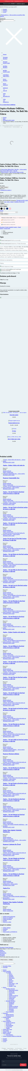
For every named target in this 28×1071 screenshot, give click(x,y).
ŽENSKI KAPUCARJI (4, 62)
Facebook (2, 227)
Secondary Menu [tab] (7, 966)
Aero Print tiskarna (18, 1048)
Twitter (6, 227)
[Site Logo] (14, 16)
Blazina (11, 982)
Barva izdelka (3, 206)
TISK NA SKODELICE (4, 95)
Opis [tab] (4, 231)
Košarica (5, 10)
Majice (4, 987)
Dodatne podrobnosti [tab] (8, 232)
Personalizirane (9, 1025)
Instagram (11, 947)
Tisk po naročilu (7, 971)
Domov (4, 54)
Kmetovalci (11, 998)
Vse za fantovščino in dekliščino (7, 104)
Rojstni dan (11, 991)
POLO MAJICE (4, 80)
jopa (5, 201)
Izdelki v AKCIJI (7, 1032)
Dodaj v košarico (4, 187)
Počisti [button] (1, 210)
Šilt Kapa (11, 980)
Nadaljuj (10, 959)
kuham (12, 201)
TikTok (4, 930)
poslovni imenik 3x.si (14, 1044)
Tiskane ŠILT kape (7, 1029)
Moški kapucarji (10, 1014)
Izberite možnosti (7, 471)
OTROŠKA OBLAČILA (4, 75)
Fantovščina (12, 993)
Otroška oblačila (7, 1017)
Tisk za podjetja (6, 1033)
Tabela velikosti (6, 927)
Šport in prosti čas (13, 1007)
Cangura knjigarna (10, 1048)
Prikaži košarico (4, 959)
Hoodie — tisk (12, 986)
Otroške (8, 1028)
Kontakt (5, 9)
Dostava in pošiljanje (8, 918)
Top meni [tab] (5, 967)
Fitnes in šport (12, 997)
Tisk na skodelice (7, 1021)
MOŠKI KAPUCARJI (4, 71)
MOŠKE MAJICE (4, 67)
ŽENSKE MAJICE (4, 58)
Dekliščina (11, 1003)
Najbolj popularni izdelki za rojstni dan (12, 1036)
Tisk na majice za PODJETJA (10, 931)
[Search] (14, 20)
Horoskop (11, 1009)
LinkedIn (11, 227)
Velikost (2, 203)
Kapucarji (5, 1013)
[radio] (1, 208)
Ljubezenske (9, 1026)
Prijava (23, 1064)
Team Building (9, 1034)
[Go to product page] (15, 460)
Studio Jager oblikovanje (13, 1049)
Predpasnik (11, 984)
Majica (10, 974)
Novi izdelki (6, 1030)
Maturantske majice (13, 990)
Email (19, 227)
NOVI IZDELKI (4, 84)
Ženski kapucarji (10, 1016)
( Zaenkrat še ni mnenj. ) (5, 190)
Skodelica (11, 976)
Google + (15, 227)
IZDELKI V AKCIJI (4, 89)
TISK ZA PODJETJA (4, 101)
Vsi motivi (11, 999)
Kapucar (11, 975)
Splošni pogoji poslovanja (9, 916)
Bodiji (7, 1018)
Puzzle (10, 979)
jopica (8, 201)
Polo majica (11, 978)
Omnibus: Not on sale (19, 201)
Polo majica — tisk (13, 983)
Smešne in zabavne (13, 995)
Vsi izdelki (8, 972)
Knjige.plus (21, 1049)
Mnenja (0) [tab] (5, 233)
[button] (2, 18)
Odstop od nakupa (7, 919)
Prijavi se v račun (7, 922)
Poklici (10, 994)
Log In (4, 12)
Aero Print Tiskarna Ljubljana (17, 1069)
